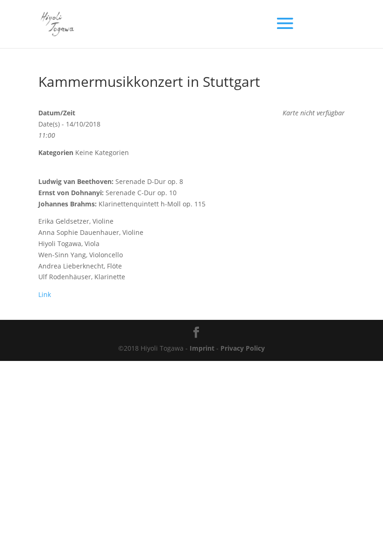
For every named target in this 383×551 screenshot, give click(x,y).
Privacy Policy (242, 348)
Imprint (202, 348)
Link (44, 294)
